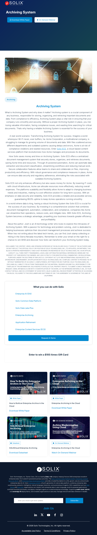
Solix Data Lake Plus (24, 308)
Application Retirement (25, 322)
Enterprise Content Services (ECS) (30, 329)
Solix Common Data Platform (28, 301)
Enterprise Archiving (24, 315)
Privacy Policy (69, 531)
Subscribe (74, 500)
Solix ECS (61, 149)
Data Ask (20, 487)
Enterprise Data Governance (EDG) (33, 481)
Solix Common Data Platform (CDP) (63, 479)
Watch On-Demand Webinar (64, 452)
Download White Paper (21, 20)
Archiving (11, 99)
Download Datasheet (18, 452)
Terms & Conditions (52, 531)
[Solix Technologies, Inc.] (22, 3)
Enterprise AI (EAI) (23, 294)
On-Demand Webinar (47, 20)
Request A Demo (48, 338)
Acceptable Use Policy (31, 531)
